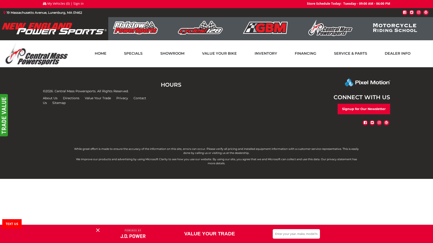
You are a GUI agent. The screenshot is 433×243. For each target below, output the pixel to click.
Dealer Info (397, 53)
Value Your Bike (219, 53)
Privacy (122, 98)
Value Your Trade (98, 98)
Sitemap (59, 103)
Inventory (266, 53)
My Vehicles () (58, 3)
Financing (305, 53)
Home (100, 53)
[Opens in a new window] (404, 12)
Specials (133, 53)
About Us (50, 98)
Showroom (172, 53)
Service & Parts (350, 53)
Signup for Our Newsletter (364, 109)
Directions (71, 98)
